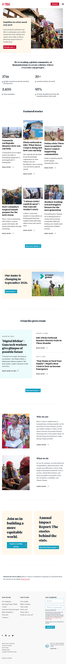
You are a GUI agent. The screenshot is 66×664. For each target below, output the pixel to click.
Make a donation (25, 604)
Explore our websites (7, 658)
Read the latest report (48, 547)
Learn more (10, 291)
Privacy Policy (5, 647)
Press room (5, 615)
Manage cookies (6, 649)
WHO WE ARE (6, 597)
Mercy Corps (6, 4)
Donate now (9, 47)
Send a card (23, 609)
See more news (32, 390)
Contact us (5, 617)
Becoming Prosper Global (9, 604)
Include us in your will (26, 615)
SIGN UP (49, 627)
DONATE (55, 4)
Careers (4, 607)
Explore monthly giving (16, 545)
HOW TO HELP (24, 597)
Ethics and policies (7, 612)
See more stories (32, 246)
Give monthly (24, 601)
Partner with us (24, 612)
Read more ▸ (25, 579)
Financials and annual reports (10, 609)
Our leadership (6, 601)
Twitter (12, 635)
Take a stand (24, 607)
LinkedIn (9, 635)
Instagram (5, 635)
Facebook (2, 635)
